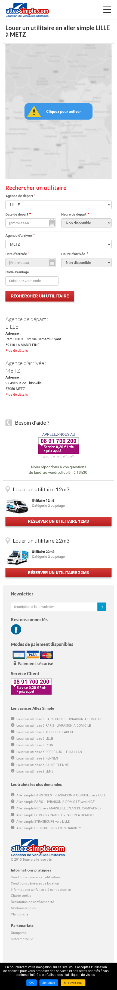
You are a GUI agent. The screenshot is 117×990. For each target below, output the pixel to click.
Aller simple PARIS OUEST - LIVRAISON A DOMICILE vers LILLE (61, 795)
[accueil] (27, 7)
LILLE (12, 326)
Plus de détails (16, 350)
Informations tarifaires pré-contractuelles (41, 890)
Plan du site (19, 914)
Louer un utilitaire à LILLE (34, 739)
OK (31, 982)
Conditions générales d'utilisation (35, 877)
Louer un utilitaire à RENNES (37, 758)
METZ (12, 370)
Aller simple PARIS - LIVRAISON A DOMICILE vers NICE (55, 802)
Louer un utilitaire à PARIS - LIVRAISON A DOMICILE (53, 726)
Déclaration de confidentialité (32, 902)
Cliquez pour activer (63, 111)
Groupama (19, 933)
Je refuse (48, 982)
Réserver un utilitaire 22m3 (58, 572)
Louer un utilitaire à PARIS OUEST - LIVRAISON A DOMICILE (59, 719)
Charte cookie (21, 896)
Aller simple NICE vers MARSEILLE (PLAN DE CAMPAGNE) (58, 808)
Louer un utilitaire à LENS (34, 771)
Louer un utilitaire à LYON (34, 745)
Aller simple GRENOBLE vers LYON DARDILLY (48, 828)
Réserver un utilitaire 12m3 (58, 521)
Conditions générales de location (35, 883)
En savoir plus (73, 982)
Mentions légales (23, 908)
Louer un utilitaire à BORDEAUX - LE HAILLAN (49, 752)
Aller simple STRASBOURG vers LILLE (43, 822)
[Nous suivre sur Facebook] (16, 629)
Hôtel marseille (22, 939)
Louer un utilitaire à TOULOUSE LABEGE (45, 732)
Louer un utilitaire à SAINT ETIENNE (42, 765)
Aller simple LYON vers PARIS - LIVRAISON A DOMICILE (55, 815)
